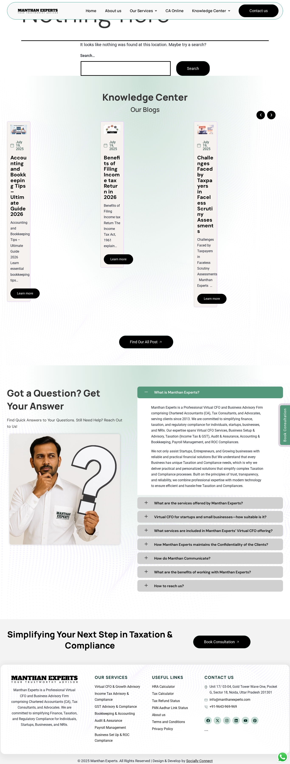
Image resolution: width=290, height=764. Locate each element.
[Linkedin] (236, 720)
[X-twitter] (217, 720)
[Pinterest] (254, 720)
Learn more (25, 259)
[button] (143, 10)
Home (91, 10)
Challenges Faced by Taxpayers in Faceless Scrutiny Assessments (112, 194)
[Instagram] (226, 720)
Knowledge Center (209, 10)
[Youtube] (245, 720)
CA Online (175, 10)
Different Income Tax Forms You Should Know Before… (205, 186)
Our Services (141, 10)
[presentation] (260, 115)
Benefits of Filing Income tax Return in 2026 (18, 177)
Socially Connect (199, 761)
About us (113, 10)
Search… (87, 55)
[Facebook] (208, 720)
